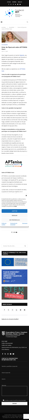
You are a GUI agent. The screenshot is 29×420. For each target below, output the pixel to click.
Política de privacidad (7, 343)
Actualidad (11, 27)
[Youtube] (20, 4)
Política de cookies (4, 224)
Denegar (14, 215)
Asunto (3, 379)
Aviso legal (4, 341)
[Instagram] (13, 4)
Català (9, 2)
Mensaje (4, 385)
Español (14, 2)
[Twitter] (10, 4)
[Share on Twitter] (13, 232)
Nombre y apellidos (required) (9, 366)
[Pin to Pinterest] (14, 232)
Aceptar (14, 211)
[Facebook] (8, 4)
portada (4, 27)
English (20, 2)
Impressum (24, 223)
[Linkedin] (15, 4)
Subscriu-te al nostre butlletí (10, 319)
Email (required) (6, 372)
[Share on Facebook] (11, 232)
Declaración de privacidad (13, 224)
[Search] (27, 22)
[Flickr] (17, 4)
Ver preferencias (14, 220)
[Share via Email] (16, 232)
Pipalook (22, 55)
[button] (26, 196)
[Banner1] (14, 262)
